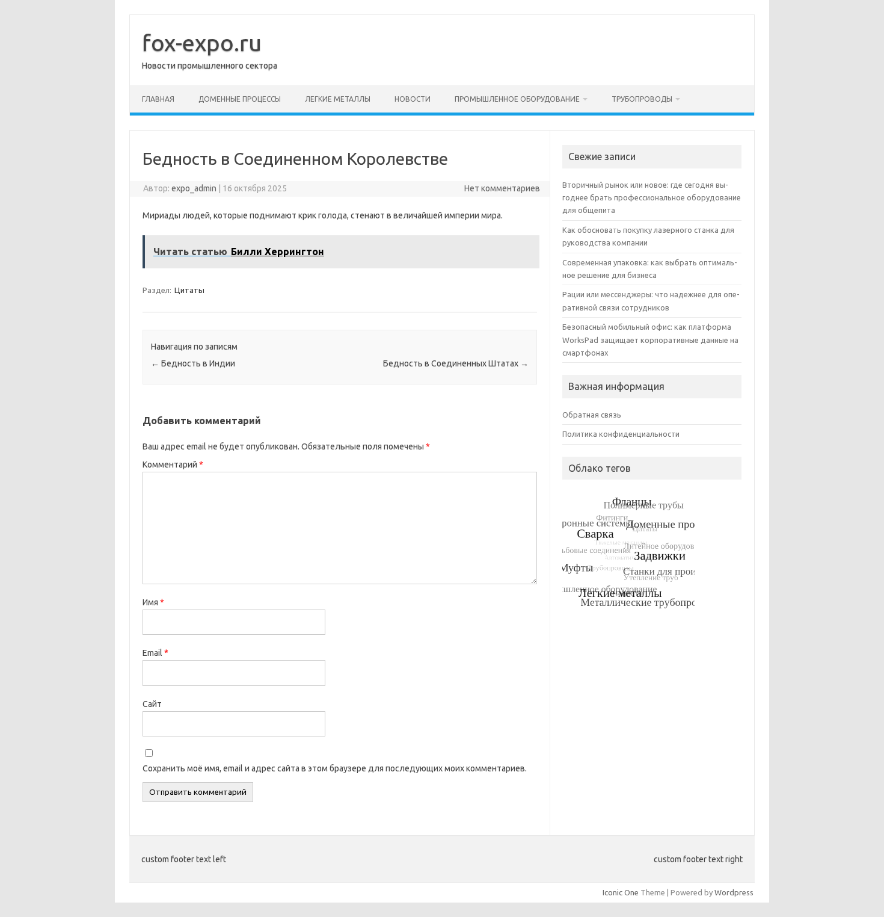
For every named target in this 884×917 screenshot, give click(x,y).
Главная (158, 99)
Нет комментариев (502, 188)
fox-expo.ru (202, 42)
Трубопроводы (642, 99)
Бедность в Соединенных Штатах (456, 363)
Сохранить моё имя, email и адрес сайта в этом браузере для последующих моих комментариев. (335, 768)
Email (155, 653)
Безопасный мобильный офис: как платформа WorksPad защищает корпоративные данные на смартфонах (650, 340)
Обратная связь (591, 414)
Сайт (152, 704)
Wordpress (734, 892)
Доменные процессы (239, 99)
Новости (412, 99)
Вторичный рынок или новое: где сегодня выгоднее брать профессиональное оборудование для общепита (651, 198)
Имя (153, 602)
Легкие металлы (337, 99)
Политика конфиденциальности (621, 434)
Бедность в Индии (193, 363)
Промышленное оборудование (517, 99)
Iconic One (621, 892)
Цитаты (189, 290)
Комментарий (173, 464)
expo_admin (193, 188)
